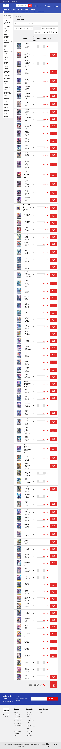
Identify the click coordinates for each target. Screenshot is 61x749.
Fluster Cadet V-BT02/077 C (27, 627)
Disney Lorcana (6, 67)
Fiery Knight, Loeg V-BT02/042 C (27, 362)
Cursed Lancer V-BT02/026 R (27, 244)
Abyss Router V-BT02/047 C (27, 398)
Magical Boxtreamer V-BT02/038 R (27, 334)
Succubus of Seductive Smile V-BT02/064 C (27, 534)
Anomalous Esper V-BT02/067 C (27, 556)
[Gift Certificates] (37, 6)
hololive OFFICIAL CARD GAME (7, 36)
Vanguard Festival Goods (6, 112)
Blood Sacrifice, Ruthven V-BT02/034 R (27, 305)
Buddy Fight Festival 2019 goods (7, 93)
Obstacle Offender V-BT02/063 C (27, 526)
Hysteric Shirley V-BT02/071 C (27, 584)
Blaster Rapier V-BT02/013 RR (26, 140)
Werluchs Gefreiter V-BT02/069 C (27, 570)
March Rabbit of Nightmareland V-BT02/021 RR (27, 207)
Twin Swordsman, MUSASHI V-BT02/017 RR (27, 174)
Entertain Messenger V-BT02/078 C (27, 634)
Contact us (33, 9)
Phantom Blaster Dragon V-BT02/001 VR (26, 46)
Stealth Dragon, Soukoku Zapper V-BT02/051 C (27, 430)
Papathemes (21, 746)
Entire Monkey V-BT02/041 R (27, 355)
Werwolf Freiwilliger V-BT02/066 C (27, 549)
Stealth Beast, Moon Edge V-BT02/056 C (28, 473)
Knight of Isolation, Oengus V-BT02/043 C (27, 369)
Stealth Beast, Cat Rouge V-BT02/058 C (27, 489)
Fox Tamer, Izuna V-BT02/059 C (27, 496)
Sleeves (6, 104)
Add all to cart (54, 684)
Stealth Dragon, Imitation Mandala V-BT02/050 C (27, 421)
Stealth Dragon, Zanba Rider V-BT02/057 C (28, 481)
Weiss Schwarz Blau (6, 57)
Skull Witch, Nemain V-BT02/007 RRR (27, 96)
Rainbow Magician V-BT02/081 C (27, 655)
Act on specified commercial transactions (15, 9)
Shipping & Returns (39, 12)
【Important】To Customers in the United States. (17, 12)
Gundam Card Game (7, 63)
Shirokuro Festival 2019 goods (7, 87)
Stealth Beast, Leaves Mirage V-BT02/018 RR (26, 183)
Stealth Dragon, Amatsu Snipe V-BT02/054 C (27, 458)
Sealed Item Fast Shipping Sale (7, 29)
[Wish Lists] (41, 6)
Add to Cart (53, 55)
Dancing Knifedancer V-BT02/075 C (27, 613)
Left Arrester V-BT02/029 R (27, 267)
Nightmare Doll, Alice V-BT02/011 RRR (27, 126)
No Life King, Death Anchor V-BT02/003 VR (27, 63)
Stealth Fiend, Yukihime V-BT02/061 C (27, 512)
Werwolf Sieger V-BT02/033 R (27, 298)
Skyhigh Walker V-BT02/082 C (27, 662)
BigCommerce (25, 744)
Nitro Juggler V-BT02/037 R (27, 326)
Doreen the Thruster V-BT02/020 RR (27, 200)
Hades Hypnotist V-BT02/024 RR (27, 230)
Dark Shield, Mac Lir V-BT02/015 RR (27, 155)
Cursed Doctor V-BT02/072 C (27, 591)
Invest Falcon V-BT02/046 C (27, 391)
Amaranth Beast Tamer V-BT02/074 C (27, 606)
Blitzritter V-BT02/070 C (28, 577)
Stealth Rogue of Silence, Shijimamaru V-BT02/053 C (27, 448)
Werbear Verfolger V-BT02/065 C (27, 542)
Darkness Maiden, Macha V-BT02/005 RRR (27, 81)
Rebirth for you (7, 82)
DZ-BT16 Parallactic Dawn (7, 22)
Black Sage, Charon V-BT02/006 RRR (27, 89)
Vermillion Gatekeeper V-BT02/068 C (27, 563)
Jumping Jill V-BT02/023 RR (27, 222)
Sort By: (17, 28)
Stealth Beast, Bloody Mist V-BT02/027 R (27, 252)
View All (40, 712)
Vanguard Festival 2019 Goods (7, 100)
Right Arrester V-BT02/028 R (27, 260)
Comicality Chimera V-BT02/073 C (27, 598)
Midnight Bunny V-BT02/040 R (27, 348)
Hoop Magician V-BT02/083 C (27, 669)
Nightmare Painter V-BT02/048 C (27, 405)
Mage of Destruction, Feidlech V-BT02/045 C (27, 384)
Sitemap (17, 735)
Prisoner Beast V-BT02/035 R (27, 312)
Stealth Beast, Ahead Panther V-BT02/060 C (27, 504)
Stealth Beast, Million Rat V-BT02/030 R (27, 274)
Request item (7, 116)
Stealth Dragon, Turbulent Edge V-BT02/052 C (27, 439)
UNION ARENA (7, 75)
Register (49, 6)
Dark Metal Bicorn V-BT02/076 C (27, 620)
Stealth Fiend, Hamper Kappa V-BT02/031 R (27, 283)
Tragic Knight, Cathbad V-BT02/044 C (27, 377)
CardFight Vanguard (6, 41)
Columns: (37, 32)
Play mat (6, 107)
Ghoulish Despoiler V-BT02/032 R (27, 291)
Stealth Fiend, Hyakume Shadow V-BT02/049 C (27, 413)
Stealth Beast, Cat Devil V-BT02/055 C (27, 466)
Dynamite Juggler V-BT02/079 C (27, 641)
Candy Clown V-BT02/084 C (27, 676)
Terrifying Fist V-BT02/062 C (27, 519)
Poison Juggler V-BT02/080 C (27, 648)
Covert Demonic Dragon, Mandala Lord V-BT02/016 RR (26, 164)
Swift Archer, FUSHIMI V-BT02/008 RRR (27, 104)
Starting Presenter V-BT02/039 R (27, 341)
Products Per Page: (47, 28)
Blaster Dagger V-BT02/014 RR (26, 148)
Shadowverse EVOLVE (7, 72)
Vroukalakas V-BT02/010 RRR (27, 119)
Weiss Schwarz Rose (6, 51)
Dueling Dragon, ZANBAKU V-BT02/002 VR (27, 55)
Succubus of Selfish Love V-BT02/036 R (27, 319)
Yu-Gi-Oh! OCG (8, 78)
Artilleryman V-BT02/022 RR (27, 215)
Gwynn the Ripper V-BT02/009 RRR (27, 112)
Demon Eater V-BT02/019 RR (26, 192)
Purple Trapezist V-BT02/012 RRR (27, 133)
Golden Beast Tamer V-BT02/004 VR (27, 72)
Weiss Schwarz (6, 46)
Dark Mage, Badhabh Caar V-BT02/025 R (27, 237)
